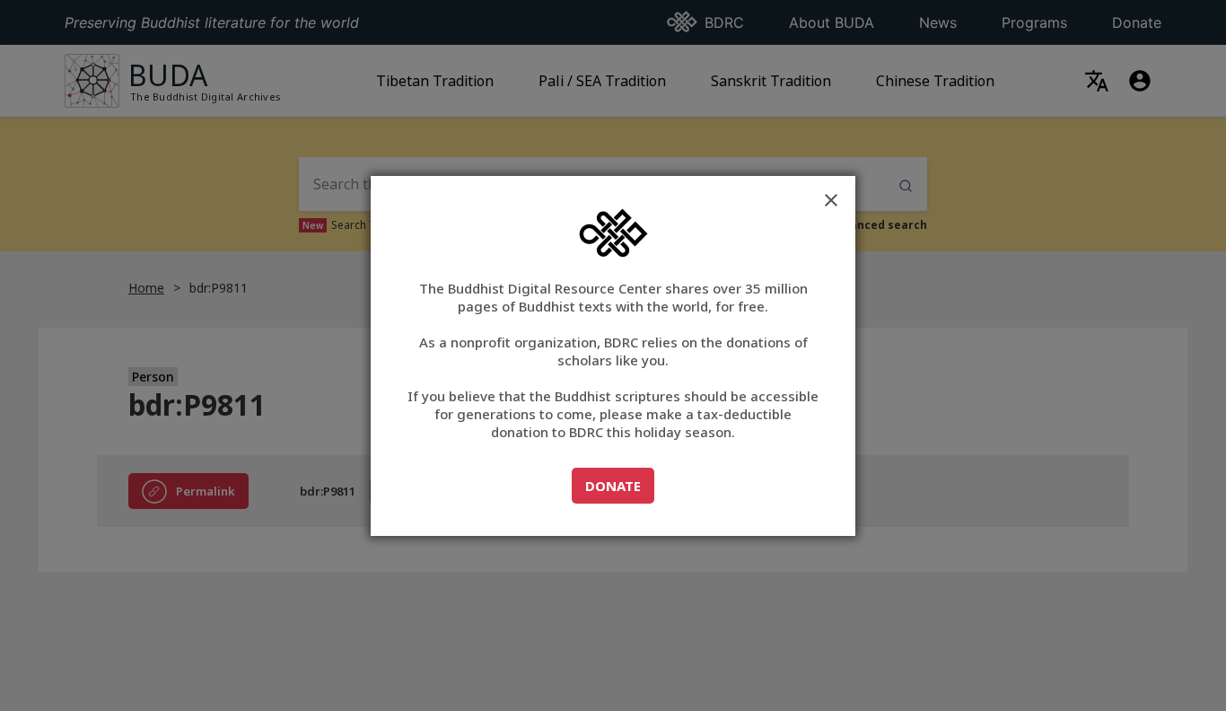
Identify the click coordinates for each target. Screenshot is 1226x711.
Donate (619, 485)
